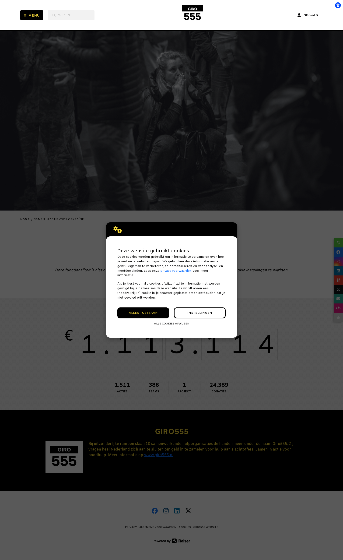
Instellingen (199, 313)
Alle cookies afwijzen (171, 324)
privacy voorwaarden (176, 271)
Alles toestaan (143, 313)
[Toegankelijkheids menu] (338, 5)
